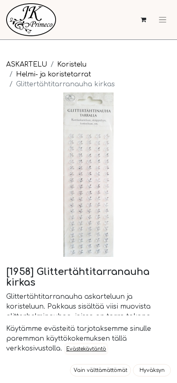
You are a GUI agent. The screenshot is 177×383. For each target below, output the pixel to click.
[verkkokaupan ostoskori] (143, 20)
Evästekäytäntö (86, 349)
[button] (100, 370)
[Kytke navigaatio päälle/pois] (162, 20)
